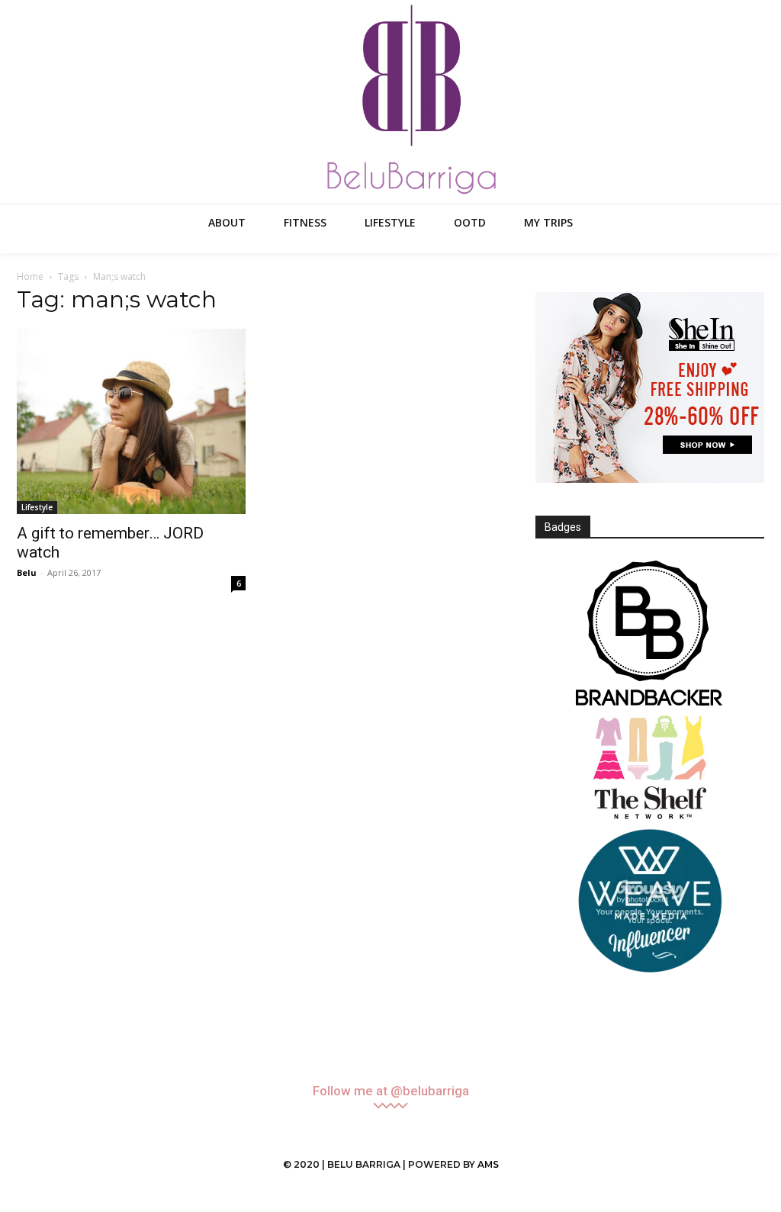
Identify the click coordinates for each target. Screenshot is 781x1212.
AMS (488, 1164)
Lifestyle (37, 507)
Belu (27, 572)
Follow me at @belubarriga (391, 1091)
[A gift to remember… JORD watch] (131, 421)
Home (30, 276)
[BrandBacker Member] (649, 634)
